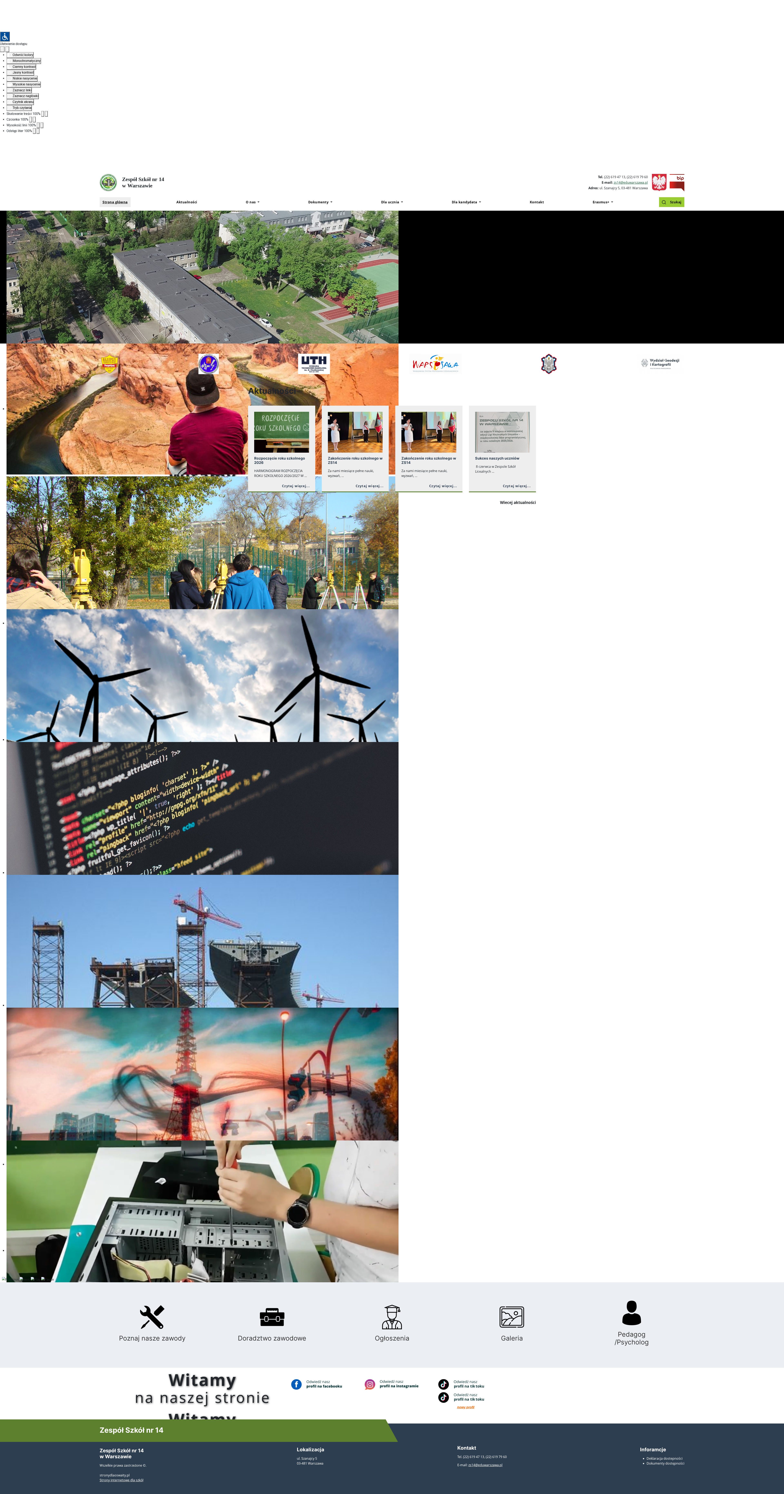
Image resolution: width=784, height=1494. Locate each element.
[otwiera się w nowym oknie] (675, 182)
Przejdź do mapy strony (3, 172)
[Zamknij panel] (7, 49)
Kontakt (537, 202)
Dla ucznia (390, 202)
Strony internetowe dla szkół (121, 1480)
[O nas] (258, 202)
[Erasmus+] (611, 202)
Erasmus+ (601, 202)
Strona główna (115, 202)
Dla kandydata (464, 202)
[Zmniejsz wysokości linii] (38, 125)
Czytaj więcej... (296, 485)
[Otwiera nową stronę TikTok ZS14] (465, 1397)
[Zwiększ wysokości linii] (41, 125)
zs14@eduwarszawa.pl (631, 182)
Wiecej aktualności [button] (518, 502)
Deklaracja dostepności (665, 1458)
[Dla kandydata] (479, 202)
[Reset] (2, 49)
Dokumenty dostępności (665, 1463)
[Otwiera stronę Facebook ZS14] (318, 1384)
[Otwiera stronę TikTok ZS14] (465, 1384)
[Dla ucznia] (401, 202)
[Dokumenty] (330, 202)
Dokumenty (318, 202)
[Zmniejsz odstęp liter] (34, 131)
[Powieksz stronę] (46, 114)
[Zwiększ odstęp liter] (38, 131)
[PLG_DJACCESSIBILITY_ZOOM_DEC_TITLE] (42, 114)
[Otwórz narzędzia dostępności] (5, 36)
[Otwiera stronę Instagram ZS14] (392, 1384)
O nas (251, 202)
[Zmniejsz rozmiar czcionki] (30, 119)
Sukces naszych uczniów (497, 458)
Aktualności (186, 202)
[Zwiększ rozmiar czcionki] (34, 119)
